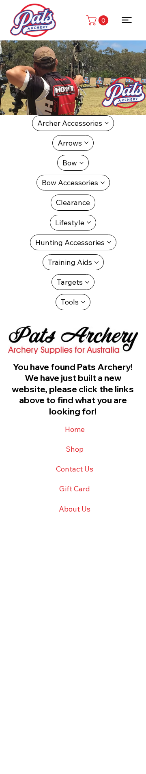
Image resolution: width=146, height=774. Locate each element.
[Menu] (127, 20)
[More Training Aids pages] (96, 262)
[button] (98, 20)
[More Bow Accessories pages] (103, 183)
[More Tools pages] (83, 302)
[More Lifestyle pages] (89, 222)
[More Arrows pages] (86, 143)
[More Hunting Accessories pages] (109, 242)
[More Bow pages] (81, 163)
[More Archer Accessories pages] (107, 123)
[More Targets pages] (87, 282)
